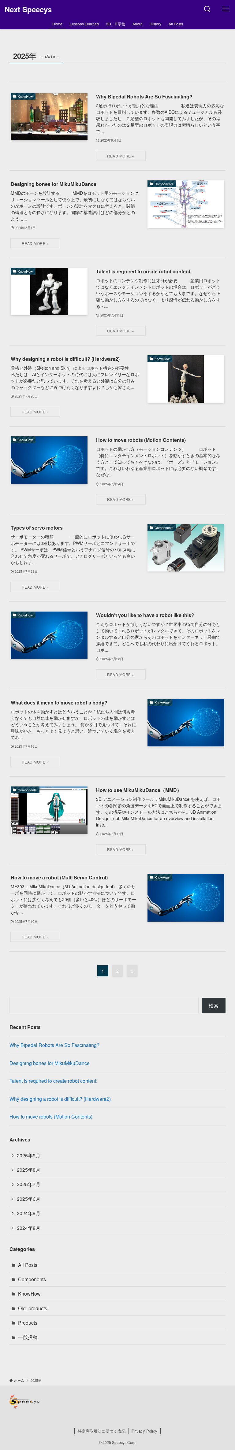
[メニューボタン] (226, 9)
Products (27, 1322)
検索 (213, 1005)
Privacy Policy (144, 1431)
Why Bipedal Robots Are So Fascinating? (54, 1045)
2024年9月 (28, 1213)
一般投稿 (28, 1337)
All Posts (27, 1264)
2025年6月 (28, 1198)
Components (32, 1279)
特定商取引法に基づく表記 (101, 1431)
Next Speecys (28, 9)
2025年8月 (28, 1169)
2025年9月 (28, 1155)
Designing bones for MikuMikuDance (49, 1063)
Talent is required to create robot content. (53, 1080)
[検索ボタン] (207, 9)
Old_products (32, 1308)
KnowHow (29, 1293)
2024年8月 (28, 1227)
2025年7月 (28, 1184)
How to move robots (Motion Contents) (50, 1116)
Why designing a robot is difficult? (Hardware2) (60, 1098)
